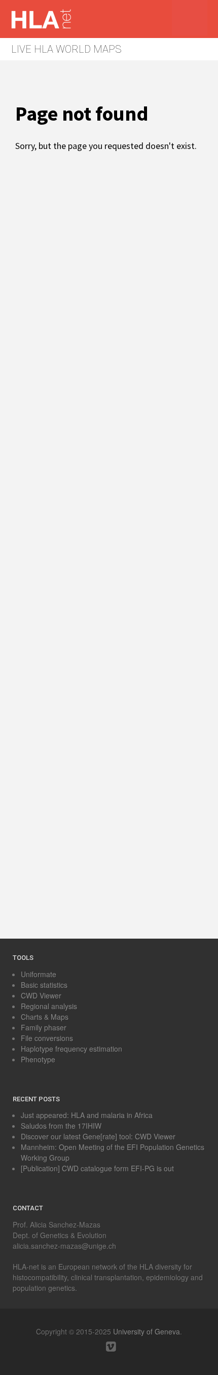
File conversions (47, 1038)
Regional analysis (49, 1006)
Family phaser (43, 1027)
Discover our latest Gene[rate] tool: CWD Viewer (98, 1136)
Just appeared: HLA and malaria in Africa (87, 1115)
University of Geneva (146, 1331)
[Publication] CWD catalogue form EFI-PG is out (97, 1168)
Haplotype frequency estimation (71, 1049)
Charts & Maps (44, 1017)
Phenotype (38, 1059)
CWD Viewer (41, 995)
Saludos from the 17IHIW (61, 1126)
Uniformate (38, 974)
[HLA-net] (51, 26)
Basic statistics (44, 985)
